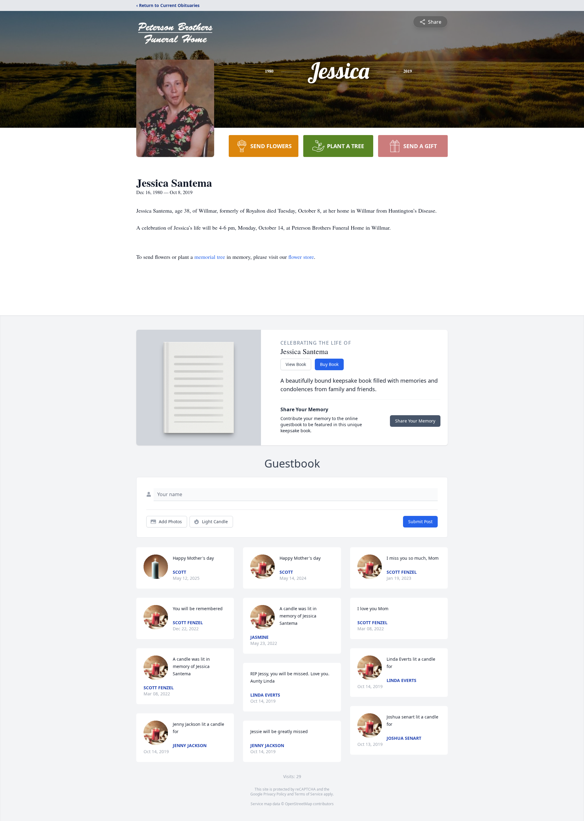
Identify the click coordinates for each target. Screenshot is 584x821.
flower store (301, 256)
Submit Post (420, 521)
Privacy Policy (274, 794)
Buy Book (329, 364)
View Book (296, 364)
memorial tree (209, 256)
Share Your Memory (415, 421)
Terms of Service (308, 794)
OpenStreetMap (298, 803)
